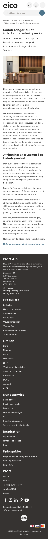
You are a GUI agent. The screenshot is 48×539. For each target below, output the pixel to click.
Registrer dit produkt (12, 420)
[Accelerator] (14, 5)
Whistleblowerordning (14, 510)
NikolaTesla (8, 358)
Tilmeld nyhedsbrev (12, 484)
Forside (6, 20)
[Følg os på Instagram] (11, 500)
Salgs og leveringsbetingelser (17, 425)
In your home (9, 436)
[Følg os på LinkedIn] (16, 500)
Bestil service (9, 399)
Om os (6, 476)
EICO (5, 345)
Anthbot (7, 383)
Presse (6, 493)
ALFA (5, 388)
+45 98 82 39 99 (10, 278)
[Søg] (42, 13)
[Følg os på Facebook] (5, 500)
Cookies (26, 507)
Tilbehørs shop (10, 334)
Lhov (5, 362)
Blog (5, 444)
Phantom (7, 350)
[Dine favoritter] (29, 5)
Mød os (6, 480)
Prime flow (8, 464)
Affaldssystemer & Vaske (14, 330)
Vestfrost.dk (8, 375)
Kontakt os (8, 408)
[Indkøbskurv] (36, 5)
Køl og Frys (8, 317)
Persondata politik (11, 507)
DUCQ (6, 379)
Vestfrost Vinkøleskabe (14, 367)
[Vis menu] (42, 5)
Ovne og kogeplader (12, 309)
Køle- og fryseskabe (12, 460)
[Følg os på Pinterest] (21, 500)
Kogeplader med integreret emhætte (20, 456)
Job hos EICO (9, 489)
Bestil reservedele (11, 403)
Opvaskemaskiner (11, 321)
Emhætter (7, 304)
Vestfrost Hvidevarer (12, 371)
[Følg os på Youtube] (27, 500)
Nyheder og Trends (12, 440)
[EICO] (24, 518)
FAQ (5, 416)
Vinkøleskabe (9, 313)
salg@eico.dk (8, 281)
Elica (5, 354)
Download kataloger (12, 412)
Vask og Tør (8, 326)
